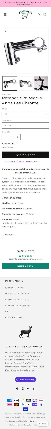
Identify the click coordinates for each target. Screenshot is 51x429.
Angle (4, 109)
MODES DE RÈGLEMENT (17, 294)
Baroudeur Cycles (19, 414)
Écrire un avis (25, 266)
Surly (16, 366)
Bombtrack (18, 359)
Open (34, 366)
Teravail (18, 363)
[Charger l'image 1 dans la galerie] (10, 83)
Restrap (9, 363)
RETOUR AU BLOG (14, 317)
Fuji (37, 359)
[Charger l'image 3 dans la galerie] (41, 83)
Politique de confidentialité (16, 421)
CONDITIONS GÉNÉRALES (18, 305)
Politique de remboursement (35, 417)
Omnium (26, 366)
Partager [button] (9, 234)
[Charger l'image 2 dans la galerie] (25, 83)
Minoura (9, 366)
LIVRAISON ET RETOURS (17, 299)
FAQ (7, 311)
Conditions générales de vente (19, 425)
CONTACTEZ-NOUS (14, 288)
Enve (13, 370)
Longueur (6, 120)
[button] (5, 14)
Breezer (30, 359)
